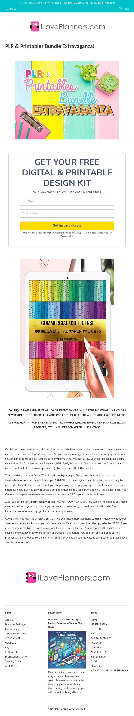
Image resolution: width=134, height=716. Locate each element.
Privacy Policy (67, 236)
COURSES (96, 647)
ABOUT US (96, 633)
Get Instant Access (67, 225)
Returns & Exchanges (15, 624)
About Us (9, 619)
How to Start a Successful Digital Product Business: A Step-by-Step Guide (65, 623)
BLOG (94, 661)
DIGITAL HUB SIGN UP (16, 656)
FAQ (7, 647)
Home (94, 619)
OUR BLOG (10, 642)
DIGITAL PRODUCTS (101, 638)
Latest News (55, 612)
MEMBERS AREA (99, 624)
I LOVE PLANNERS (76, 708)
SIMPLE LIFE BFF (99, 656)
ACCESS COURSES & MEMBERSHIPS (109, 670)
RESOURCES (97, 665)
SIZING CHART (12, 638)
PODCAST (96, 642)
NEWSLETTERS (99, 652)
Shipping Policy (13, 661)
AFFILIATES (11, 665)
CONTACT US (12, 652)
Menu (12, 8)
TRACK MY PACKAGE (15, 633)
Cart (126, 9)
